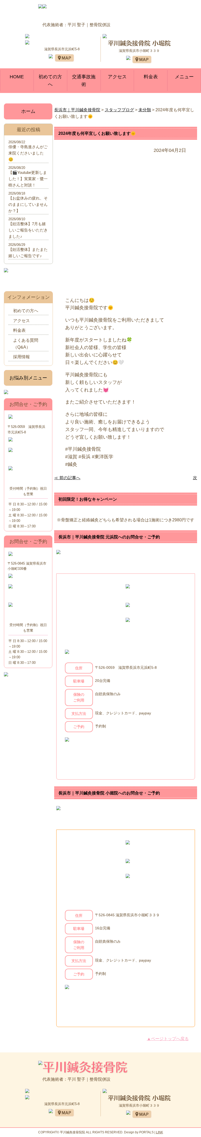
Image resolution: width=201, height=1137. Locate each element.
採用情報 (21, 357)
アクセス (117, 76)
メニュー (184, 76)
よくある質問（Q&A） (25, 343)
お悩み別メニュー (28, 377)
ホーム (28, 111)
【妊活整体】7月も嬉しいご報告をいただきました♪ (28, 230)
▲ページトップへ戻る (168, 1038)
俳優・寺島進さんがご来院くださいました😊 (28, 153)
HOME (17, 76)
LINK (159, 1132)
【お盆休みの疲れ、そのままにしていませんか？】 (28, 204)
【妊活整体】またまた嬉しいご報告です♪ (28, 252)
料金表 (151, 76)
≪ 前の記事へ (67, 478)
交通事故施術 (84, 80)
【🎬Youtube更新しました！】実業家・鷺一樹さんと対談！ (28, 178)
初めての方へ (50, 80)
